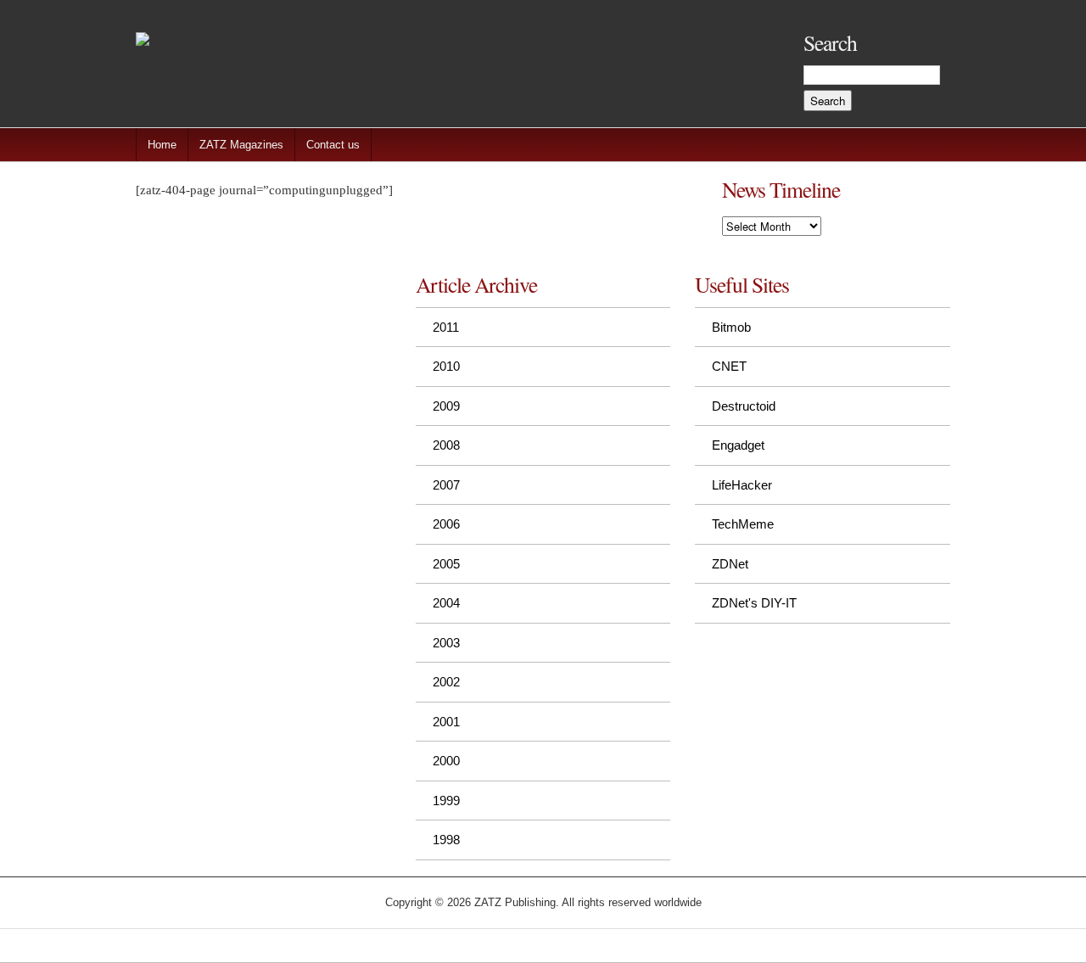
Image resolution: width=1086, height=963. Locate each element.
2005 (446, 564)
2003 (446, 642)
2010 (446, 366)
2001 (446, 721)
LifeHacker (742, 485)
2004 (446, 603)
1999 (446, 800)
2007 (446, 485)
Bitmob (731, 327)
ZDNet (730, 564)
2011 (446, 327)
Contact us (333, 144)
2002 (446, 682)
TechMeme (743, 524)
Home (162, 144)
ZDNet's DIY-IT (754, 603)
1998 (446, 839)
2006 (446, 524)
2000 (446, 760)
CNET (729, 366)
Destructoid (743, 406)
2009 (446, 406)
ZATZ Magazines (241, 144)
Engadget (738, 445)
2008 (446, 445)
